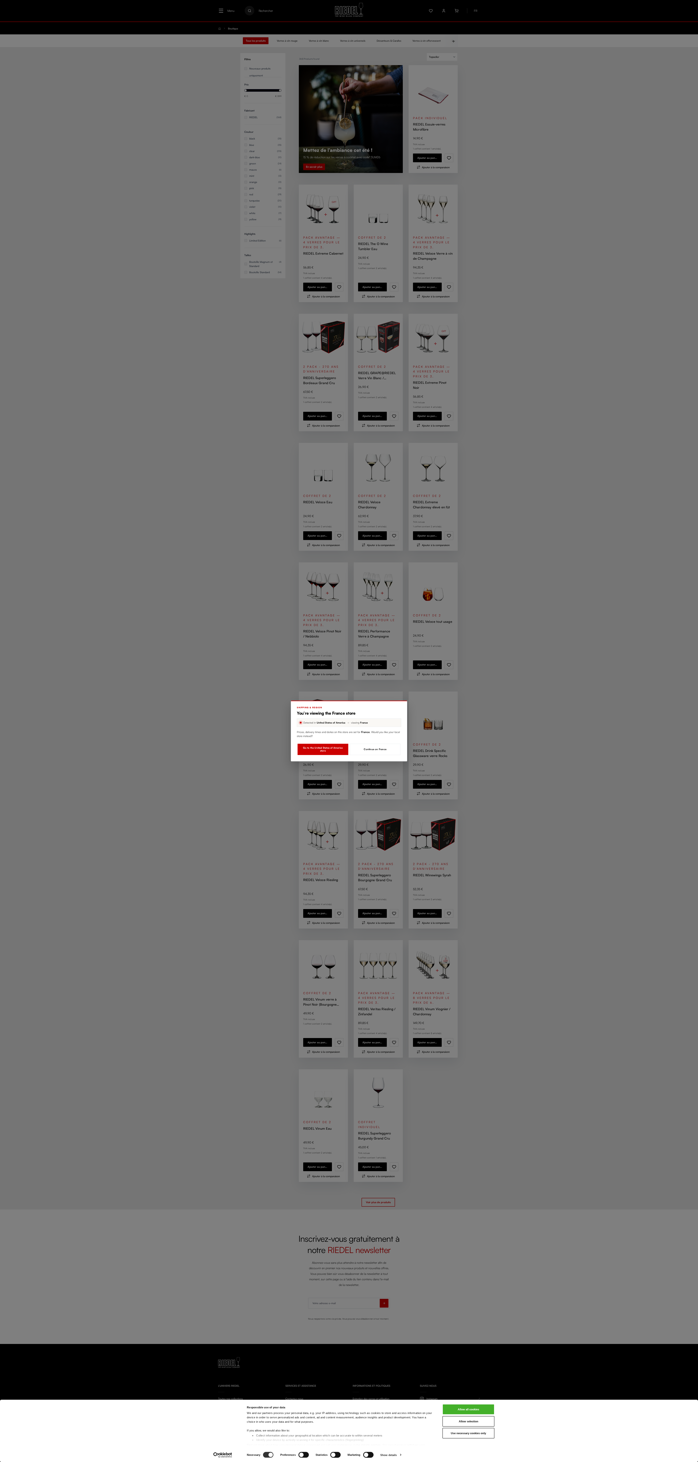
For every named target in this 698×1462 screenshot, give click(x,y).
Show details (388, 1454)
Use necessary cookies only (468, 1433)
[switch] (303, 1455)
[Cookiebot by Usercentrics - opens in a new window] (223, 1455)
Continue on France (375, 749)
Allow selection (468, 1421)
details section (371, 1444)
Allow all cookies (468, 1409)
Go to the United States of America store (323, 749)
